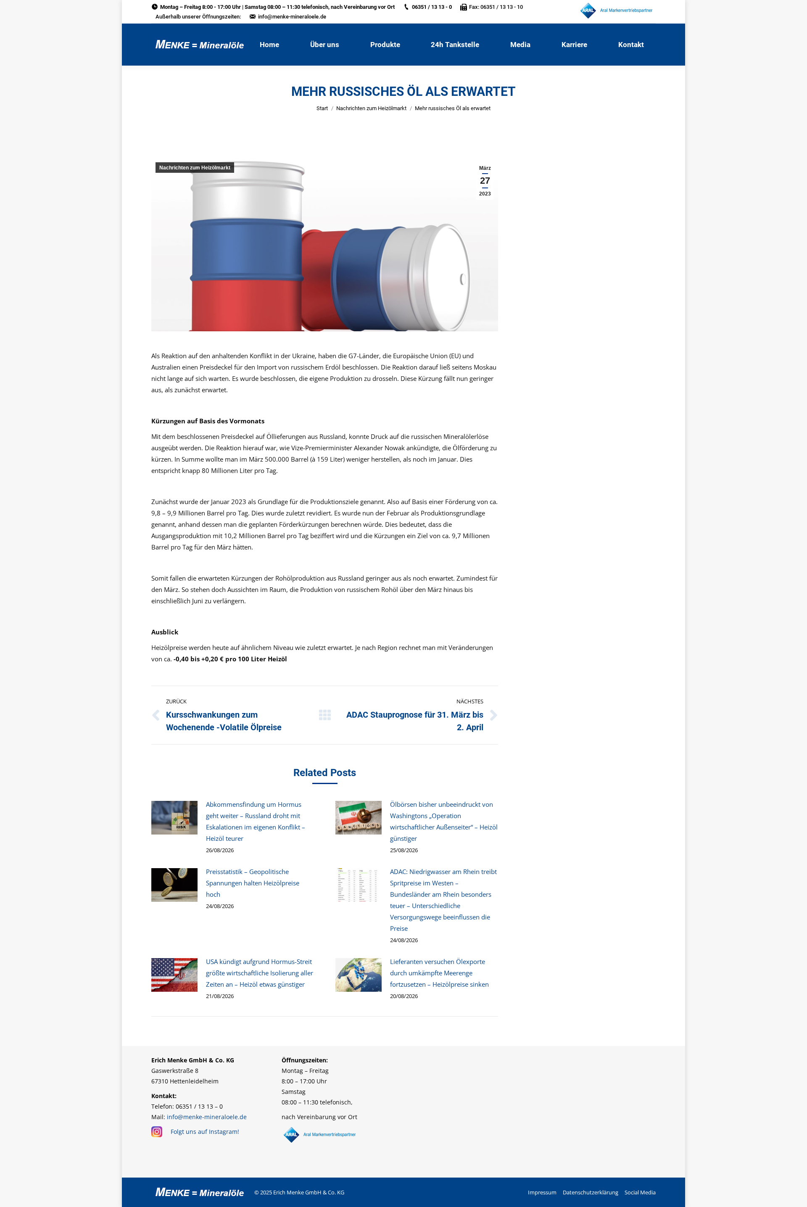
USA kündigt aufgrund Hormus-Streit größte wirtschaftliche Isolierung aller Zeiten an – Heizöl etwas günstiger (259, 972)
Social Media (640, 1192)
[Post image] (174, 818)
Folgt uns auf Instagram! (205, 1132)
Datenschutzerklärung (590, 1192)
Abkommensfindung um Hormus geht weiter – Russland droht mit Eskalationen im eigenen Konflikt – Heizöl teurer (255, 821)
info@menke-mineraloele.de (292, 16)
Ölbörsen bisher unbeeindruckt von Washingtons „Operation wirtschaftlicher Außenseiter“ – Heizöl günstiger (444, 821)
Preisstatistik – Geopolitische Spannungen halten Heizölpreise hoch (252, 882)
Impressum (542, 1192)
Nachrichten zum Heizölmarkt (371, 108)
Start (322, 108)
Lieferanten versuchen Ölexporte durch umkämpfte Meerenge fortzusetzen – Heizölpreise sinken (439, 972)
